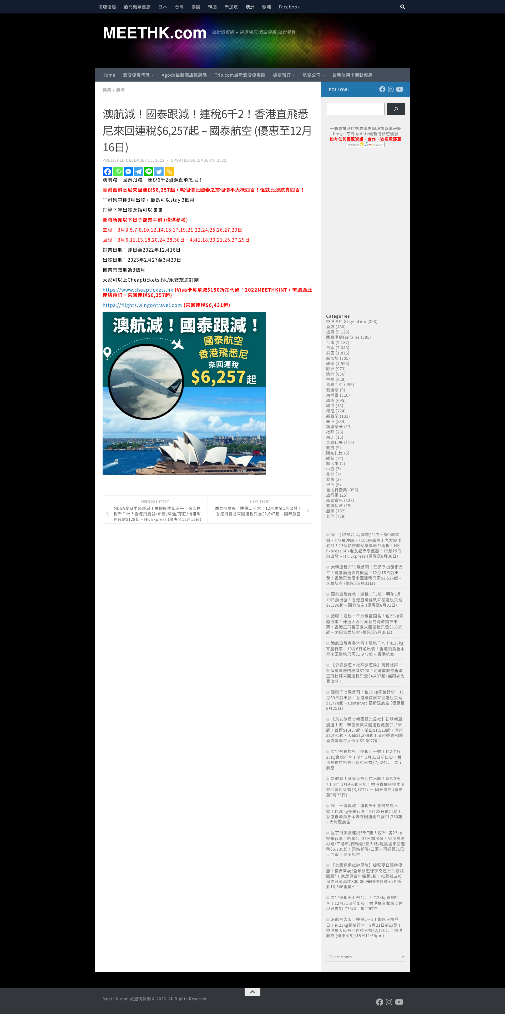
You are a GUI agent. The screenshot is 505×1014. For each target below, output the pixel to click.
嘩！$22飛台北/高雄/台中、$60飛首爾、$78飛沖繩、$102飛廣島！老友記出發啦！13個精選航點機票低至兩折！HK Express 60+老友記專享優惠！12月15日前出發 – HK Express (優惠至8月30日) (364, 545)
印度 (330, 405)
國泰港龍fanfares (343, 337)
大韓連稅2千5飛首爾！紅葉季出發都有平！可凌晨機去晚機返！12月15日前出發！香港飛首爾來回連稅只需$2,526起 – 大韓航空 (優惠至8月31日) (364, 575)
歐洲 (266, 6)
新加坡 (231, 6)
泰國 (195, 6)
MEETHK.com (154, 32)
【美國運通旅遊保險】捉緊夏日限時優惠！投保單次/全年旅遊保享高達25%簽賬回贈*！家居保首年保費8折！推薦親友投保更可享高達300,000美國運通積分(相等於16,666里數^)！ (365, 875)
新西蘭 (332, 416)
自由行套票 (336, 489)
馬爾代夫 (334, 442)
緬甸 (330, 458)
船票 (330, 510)
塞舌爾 (332, 463)
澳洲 (250, 6)
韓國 (212, 6)
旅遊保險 (334, 505)
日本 (162, 6)
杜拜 (330, 431)
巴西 (330, 484)
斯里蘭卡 (334, 426)
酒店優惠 (107, 6)
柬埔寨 (332, 395)
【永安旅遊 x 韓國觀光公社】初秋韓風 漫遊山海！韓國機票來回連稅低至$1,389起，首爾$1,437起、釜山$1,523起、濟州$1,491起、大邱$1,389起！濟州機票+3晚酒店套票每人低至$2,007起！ (364, 729)
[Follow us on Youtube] (399, 89)
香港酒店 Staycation (346, 321)
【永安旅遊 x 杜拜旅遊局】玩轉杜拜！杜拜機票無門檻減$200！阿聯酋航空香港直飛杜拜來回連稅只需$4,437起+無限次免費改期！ (365, 673)
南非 (330, 437)
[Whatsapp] (118, 171)
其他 (330, 516)
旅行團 (332, 495)
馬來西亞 (334, 384)
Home (108, 75)
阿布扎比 (334, 453)
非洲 (330, 474)
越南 (330, 400)
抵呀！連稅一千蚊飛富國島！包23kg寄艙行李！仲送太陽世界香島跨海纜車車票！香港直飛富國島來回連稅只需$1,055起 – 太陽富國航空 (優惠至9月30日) (364, 624)
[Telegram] (138, 171)
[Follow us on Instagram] (391, 89)
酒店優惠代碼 (136, 75)
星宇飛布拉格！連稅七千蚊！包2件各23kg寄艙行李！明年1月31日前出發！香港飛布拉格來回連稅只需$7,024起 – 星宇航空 (364, 759)
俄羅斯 (332, 389)
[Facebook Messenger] (128, 171)
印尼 (330, 410)
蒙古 (330, 479)
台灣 (179, 6)
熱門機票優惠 (137, 6)
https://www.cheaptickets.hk (138, 289)
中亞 (330, 468)
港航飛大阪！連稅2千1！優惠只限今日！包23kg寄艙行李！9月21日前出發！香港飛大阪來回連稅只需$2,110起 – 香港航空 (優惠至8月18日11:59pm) (364, 927)
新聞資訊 (334, 500)
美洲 (330, 421)
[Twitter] (159, 171)
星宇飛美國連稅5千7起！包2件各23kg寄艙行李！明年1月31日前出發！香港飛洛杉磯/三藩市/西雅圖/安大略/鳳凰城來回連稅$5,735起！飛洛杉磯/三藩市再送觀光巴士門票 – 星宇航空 (365, 843)
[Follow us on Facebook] (382, 89)
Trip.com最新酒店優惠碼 (240, 75)
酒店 (330, 326)
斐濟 (330, 447)
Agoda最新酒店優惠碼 (184, 75)
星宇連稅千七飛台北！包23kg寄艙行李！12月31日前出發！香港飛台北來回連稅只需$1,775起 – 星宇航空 (364, 903)
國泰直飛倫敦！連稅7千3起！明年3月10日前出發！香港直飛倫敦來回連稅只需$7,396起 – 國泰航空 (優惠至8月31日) (364, 599)
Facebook (289, 6)
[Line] (148, 171)
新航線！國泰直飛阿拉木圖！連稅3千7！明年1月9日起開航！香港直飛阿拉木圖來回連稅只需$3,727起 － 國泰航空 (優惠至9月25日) (365, 786)
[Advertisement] (365, 191)
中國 (330, 379)
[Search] (396, 109)
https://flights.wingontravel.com (142, 304)
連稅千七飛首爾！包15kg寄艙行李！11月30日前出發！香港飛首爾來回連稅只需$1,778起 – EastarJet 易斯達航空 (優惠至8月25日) (365, 700)
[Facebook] (107, 171)
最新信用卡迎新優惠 (352, 75)
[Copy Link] (169, 171)
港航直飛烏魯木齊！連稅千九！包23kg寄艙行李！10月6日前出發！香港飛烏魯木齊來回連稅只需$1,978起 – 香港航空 (365, 648)
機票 (107, 89)
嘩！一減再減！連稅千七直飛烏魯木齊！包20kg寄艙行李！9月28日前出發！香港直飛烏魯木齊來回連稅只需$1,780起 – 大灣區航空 (364, 814)
